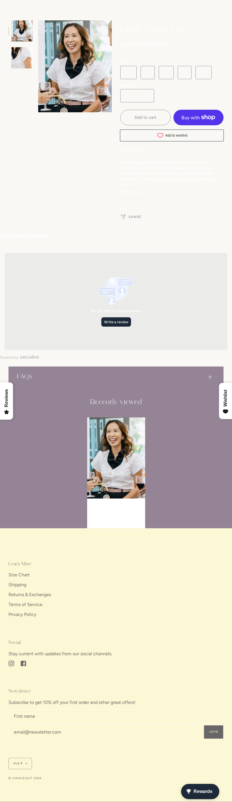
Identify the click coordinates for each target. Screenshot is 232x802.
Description (131, 149)
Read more (131, 192)
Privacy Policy (22, 614)
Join (213, 732)
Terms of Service (25, 604)
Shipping (17, 584)
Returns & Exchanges (29, 594)
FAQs (25, 377)
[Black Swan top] (116, 458)
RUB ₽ (18, 763)
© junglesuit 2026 (25, 778)
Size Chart (19, 574)
